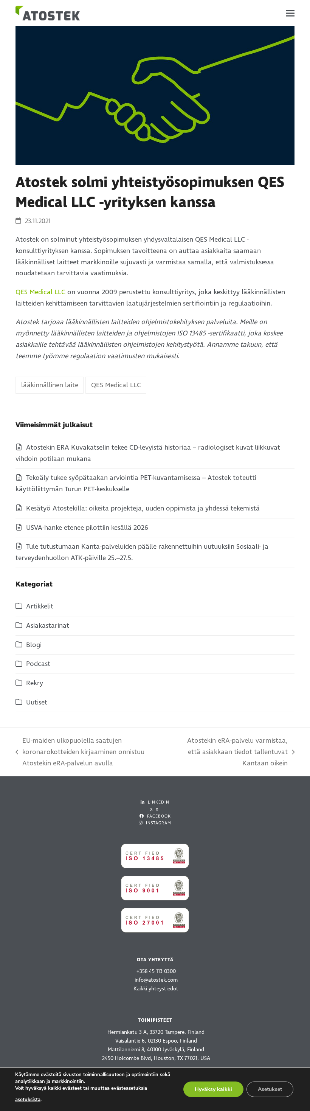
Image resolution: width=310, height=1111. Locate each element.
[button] (290, 13)
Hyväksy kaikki (213, 1089)
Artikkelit (39, 606)
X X (154, 809)
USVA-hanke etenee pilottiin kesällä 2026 (87, 527)
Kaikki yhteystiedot (155, 988)
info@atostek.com (156, 980)
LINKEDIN (157, 802)
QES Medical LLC (40, 292)
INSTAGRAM (157, 823)
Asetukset (270, 1089)
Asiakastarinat (47, 625)
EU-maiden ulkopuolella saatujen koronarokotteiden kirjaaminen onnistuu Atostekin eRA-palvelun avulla (80, 752)
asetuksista (27, 1099)
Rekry (34, 683)
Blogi (34, 645)
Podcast (38, 664)
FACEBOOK (158, 816)
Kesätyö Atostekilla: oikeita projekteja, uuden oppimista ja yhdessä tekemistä (143, 508)
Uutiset (36, 702)
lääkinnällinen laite (49, 385)
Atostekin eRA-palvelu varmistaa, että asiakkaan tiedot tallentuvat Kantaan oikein (230, 752)
